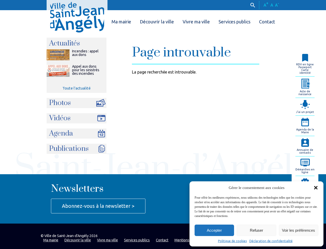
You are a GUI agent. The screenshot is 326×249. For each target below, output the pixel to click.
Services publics (234, 21)
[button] (315, 187)
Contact (267, 21)
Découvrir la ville (157, 21)
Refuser (256, 230)
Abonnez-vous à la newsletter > (98, 206)
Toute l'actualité (76, 88)
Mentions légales (188, 240)
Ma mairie (121, 21)
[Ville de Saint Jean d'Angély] (77, 16)
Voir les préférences (298, 230)
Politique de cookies (232, 241)
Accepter (214, 230)
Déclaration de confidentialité (271, 241)
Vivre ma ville (196, 21)
